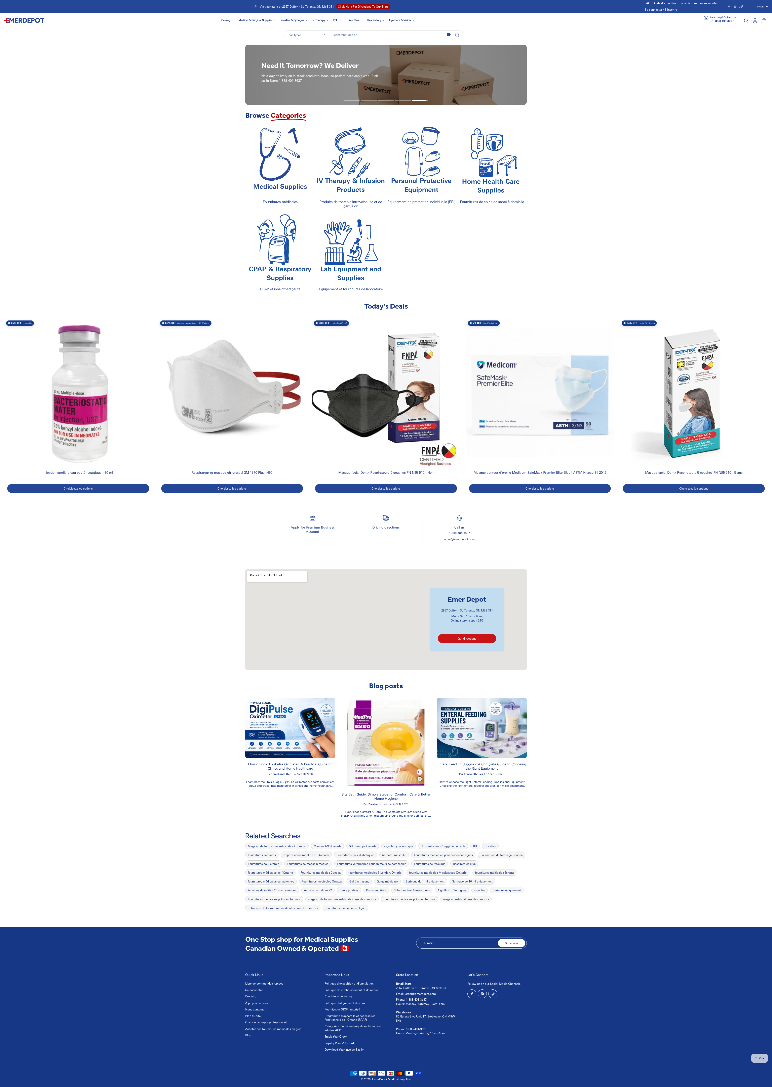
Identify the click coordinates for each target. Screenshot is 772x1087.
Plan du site (253, 1015)
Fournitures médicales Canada (321, 872)
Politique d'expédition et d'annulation (349, 983)
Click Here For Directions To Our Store (363, 6)
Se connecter (254, 990)
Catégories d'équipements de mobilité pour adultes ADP (353, 1028)
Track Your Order (336, 1036)
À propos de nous (256, 1003)
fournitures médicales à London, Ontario (374, 872)
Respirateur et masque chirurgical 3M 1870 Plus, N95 (232, 472)
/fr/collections (295, 46)
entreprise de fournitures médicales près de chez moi (283, 908)
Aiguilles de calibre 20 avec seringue (272, 890)
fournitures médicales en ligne (345, 908)
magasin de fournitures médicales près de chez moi (342, 899)
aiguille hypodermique (398, 846)
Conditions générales (338, 996)
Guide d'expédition (665, 3)
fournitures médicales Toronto (494, 872)
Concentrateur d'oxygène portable (443, 846)
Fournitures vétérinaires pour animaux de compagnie (371, 863)
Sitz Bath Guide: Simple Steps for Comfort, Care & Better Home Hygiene (386, 796)
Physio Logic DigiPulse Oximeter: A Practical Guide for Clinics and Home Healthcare (290, 766)
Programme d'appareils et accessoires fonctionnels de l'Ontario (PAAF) (350, 1017)
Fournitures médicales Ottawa (322, 881)
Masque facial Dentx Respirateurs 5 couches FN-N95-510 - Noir (386, 472)
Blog (248, 1035)
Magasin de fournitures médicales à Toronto (277, 846)
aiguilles (479, 890)
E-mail (428, 943)
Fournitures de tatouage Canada (501, 855)
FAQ (647, 3)
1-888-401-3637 (459, 533)
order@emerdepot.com (459, 539)
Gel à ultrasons (359, 881)
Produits (250, 996)
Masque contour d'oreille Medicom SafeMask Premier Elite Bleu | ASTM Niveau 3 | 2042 (540, 472)
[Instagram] (735, 6)
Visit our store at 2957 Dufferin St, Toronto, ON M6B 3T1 (297, 6)
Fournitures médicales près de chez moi (274, 899)
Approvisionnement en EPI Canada (306, 855)
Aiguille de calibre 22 (318, 890)
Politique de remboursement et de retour (351, 990)
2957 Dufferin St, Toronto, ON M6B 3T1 (467, 610)
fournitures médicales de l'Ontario (270, 872)
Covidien (490, 846)
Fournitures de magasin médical (308, 863)
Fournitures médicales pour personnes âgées (443, 855)
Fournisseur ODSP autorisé (342, 1009)
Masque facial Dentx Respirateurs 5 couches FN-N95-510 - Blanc (694, 472)
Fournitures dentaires (262, 855)
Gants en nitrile (376, 890)
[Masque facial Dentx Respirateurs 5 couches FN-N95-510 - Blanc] (694, 392)
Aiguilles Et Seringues (451, 890)
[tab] (352, 100)
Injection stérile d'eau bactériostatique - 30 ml (78, 472)
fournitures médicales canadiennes (271, 881)
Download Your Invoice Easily (344, 1049)
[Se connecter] (754, 20)
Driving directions (386, 527)
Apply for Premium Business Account (313, 529)
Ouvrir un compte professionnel (266, 1022)
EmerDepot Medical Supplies (391, 1079)
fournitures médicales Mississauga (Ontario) (438, 872)
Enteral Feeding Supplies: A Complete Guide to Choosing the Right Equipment (481, 766)
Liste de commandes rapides (699, 3)
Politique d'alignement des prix (345, 1003)
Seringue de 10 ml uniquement (472, 881)
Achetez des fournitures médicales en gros (273, 1029)
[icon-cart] (763, 20)
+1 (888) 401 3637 (722, 20)
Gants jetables (349, 890)
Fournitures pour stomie (263, 863)
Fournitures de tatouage (429, 863)
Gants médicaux (387, 881)
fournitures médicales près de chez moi (409, 899)
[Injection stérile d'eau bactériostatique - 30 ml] (78, 392)
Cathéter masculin (394, 855)
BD (475, 846)
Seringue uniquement (507, 890)
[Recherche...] (457, 35)
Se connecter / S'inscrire (661, 9)
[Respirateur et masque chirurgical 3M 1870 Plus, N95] (232, 392)
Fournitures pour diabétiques (355, 855)
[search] (745, 20)
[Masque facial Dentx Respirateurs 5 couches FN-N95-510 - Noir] (386, 392)
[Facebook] (729, 6)
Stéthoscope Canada (362, 846)
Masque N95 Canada (327, 846)
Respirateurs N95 (464, 863)
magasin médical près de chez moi (466, 899)
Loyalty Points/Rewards (340, 1043)
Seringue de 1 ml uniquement (425, 881)
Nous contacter (255, 1009)
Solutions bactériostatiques (412, 890)
